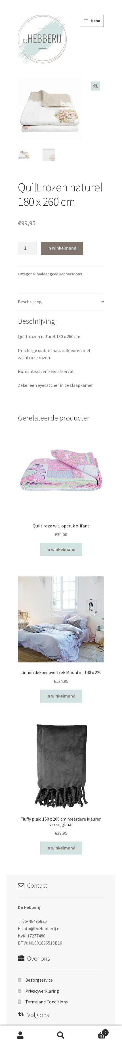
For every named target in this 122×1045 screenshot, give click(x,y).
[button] (95, 86)
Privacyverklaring (42, 991)
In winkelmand (61, 248)
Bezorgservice (39, 980)
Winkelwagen (93, 1030)
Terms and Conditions (46, 1002)
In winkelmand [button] (61, 549)
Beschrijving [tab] (30, 301)
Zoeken (61, 1035)
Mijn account (20, 1035)
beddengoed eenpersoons (59, 273)
